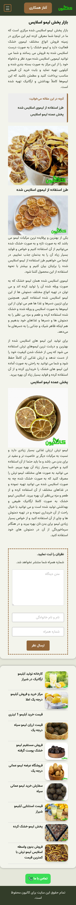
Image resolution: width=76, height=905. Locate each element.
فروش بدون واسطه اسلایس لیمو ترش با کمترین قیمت (29, 852)
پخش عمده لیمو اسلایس (47, 114)
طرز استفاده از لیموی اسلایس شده (41, 108)
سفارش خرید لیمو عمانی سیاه (26, 788)
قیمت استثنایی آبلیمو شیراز (28, 809)
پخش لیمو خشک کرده (28, 826)
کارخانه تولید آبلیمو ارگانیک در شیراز (30, 676)
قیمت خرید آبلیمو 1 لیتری (25, 714)
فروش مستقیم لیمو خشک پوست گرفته (29, 748)
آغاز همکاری (38, 8)
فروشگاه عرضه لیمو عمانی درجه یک (26, 768)
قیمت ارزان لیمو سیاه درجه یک (28, 728)
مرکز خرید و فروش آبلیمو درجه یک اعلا (27, 697)
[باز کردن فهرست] (7, 8)
